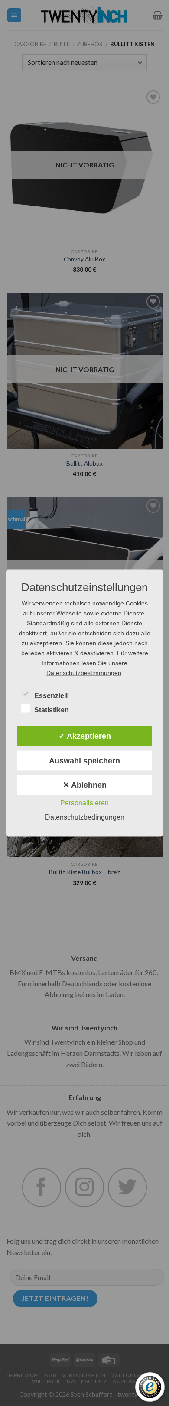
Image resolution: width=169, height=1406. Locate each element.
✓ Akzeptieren (84, 736)
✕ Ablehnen (85, 785)
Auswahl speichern (84, 760)
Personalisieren (84, 803)
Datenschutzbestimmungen (83, 672)
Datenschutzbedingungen (84, 817)
